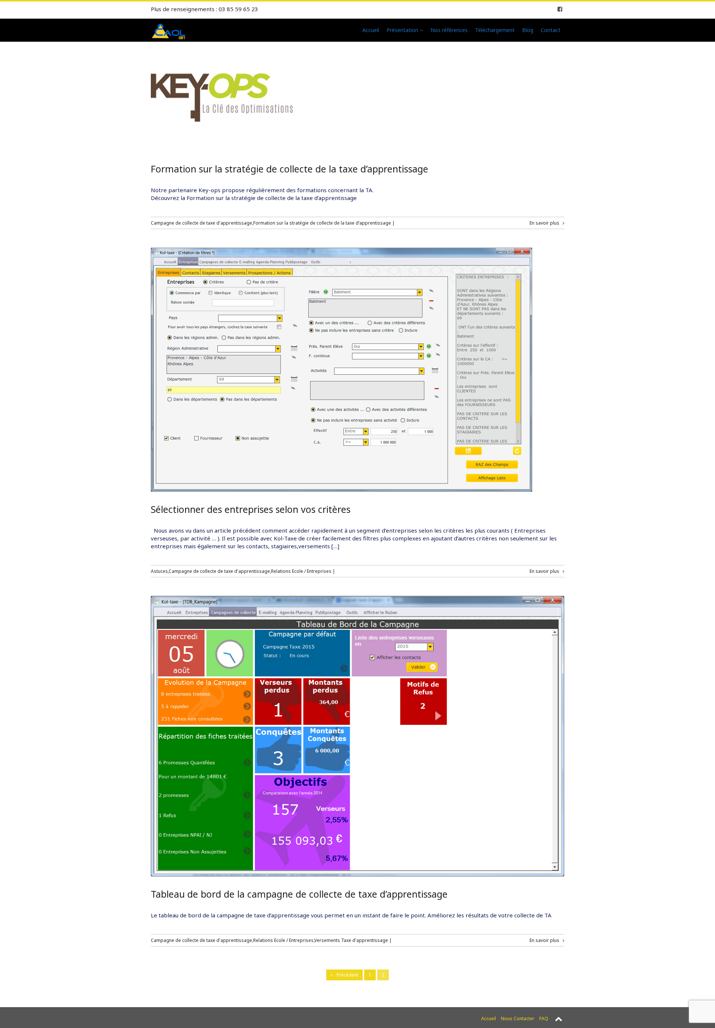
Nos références (449, 30)
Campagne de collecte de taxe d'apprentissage (201, 223)
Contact (550, 30)
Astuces (159, 571)
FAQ (543, 1018)
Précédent (345, 975)
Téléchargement (495, 30)
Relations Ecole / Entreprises (301, 571)
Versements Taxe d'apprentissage (351, 940)
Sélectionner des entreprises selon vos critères (250, 509)
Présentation (403, 30)
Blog (527, 30)
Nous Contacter (517, 1018)
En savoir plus (546, 223)
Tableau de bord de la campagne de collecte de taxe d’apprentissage (299, 894)
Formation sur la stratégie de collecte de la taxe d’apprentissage (289, 168)
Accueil (370, 30)
